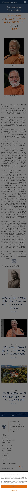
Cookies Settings (14, 490)
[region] (14, 482)
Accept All (14, 486)
